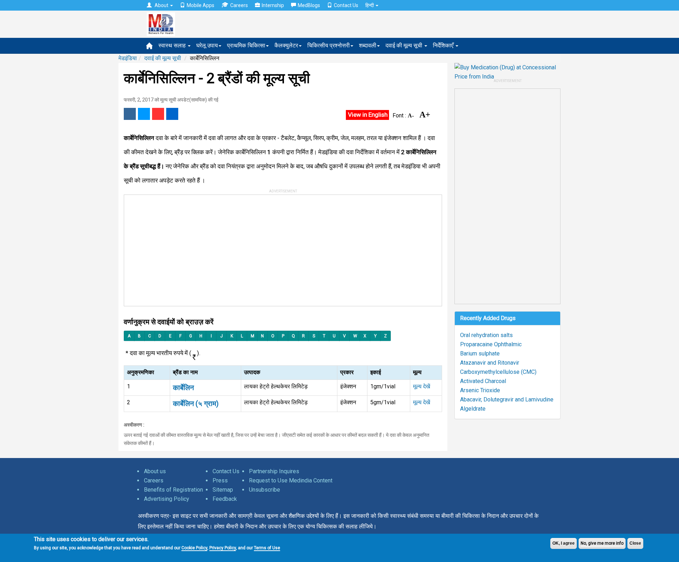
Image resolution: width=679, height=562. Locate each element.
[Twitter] (144, 114)
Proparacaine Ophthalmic (491, 344)
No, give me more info (602, 543)
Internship (273, 5)
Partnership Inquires (274, 471)
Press (220, 480)
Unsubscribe (264, 489)
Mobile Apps (200, 5)
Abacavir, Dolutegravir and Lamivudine (506, 399)
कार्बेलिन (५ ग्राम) (196, 403)
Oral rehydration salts (486, 335)
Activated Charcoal (483, 381)
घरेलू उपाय (207, 45)
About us (155, 471)
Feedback (225, 499)
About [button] (161, 5)
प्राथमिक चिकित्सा (246, 45)
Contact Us (346, 5)
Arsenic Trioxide (480, 390)
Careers (239, 5)
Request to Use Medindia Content (290, 480)
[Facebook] (130, 114)
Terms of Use (267, 547)
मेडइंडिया (127, 58)
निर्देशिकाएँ (444, 45)
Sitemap (223, 489)
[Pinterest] (158, 114)
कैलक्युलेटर (286, 45)
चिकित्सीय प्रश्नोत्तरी (328, 45)
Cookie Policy (194, 547)
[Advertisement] (279, 248)
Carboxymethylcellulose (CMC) (498, 372)
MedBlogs (309, 5)
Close (635, 543)
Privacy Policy (222, 547)
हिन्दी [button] (370, 5)
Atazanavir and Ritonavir (489, 362)
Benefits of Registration (173, 489)
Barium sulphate (480, 353)
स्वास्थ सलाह (172, 45)
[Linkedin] (172, 114)
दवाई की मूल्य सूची (404, 45)
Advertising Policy (166, 499)
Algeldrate (473, 408)
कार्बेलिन (183, 387)
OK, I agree (563, 543)
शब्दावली (367, 45)
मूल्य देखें (421, 386)
